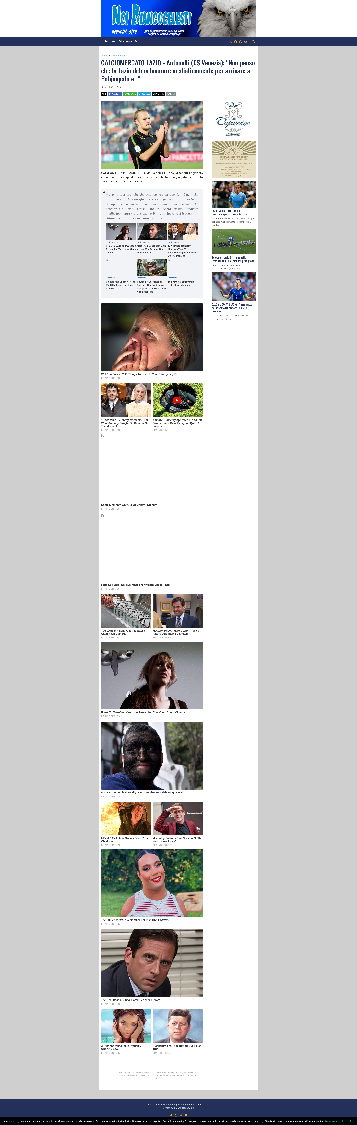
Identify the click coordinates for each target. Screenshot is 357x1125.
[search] (253, 41)
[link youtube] (245, 41)
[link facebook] (235, 41)
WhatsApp (131, 94)
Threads (160, 94)
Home (107, 41)
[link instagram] (240, 41)
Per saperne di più (334, 1121)
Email (172, 94)
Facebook (116, 94)
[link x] (230, 41)
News (114, 41)
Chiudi (350, 1121)
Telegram (146, 94)
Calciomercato (125, 41)
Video (137, 41)
